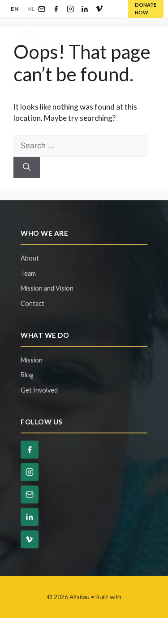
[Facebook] (56, 9)
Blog (27, 375)
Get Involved (39, 390)
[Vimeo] (99, 9)
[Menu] (146, 36)
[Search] (26, 167)
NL (30, 8)
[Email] (41, 9)
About (30, 258)
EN (14, 8)
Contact (32, 303)
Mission (32, 360)
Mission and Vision (47, 288)
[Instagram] (70, 9)
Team (28, 273)
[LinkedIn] (84, 9)
